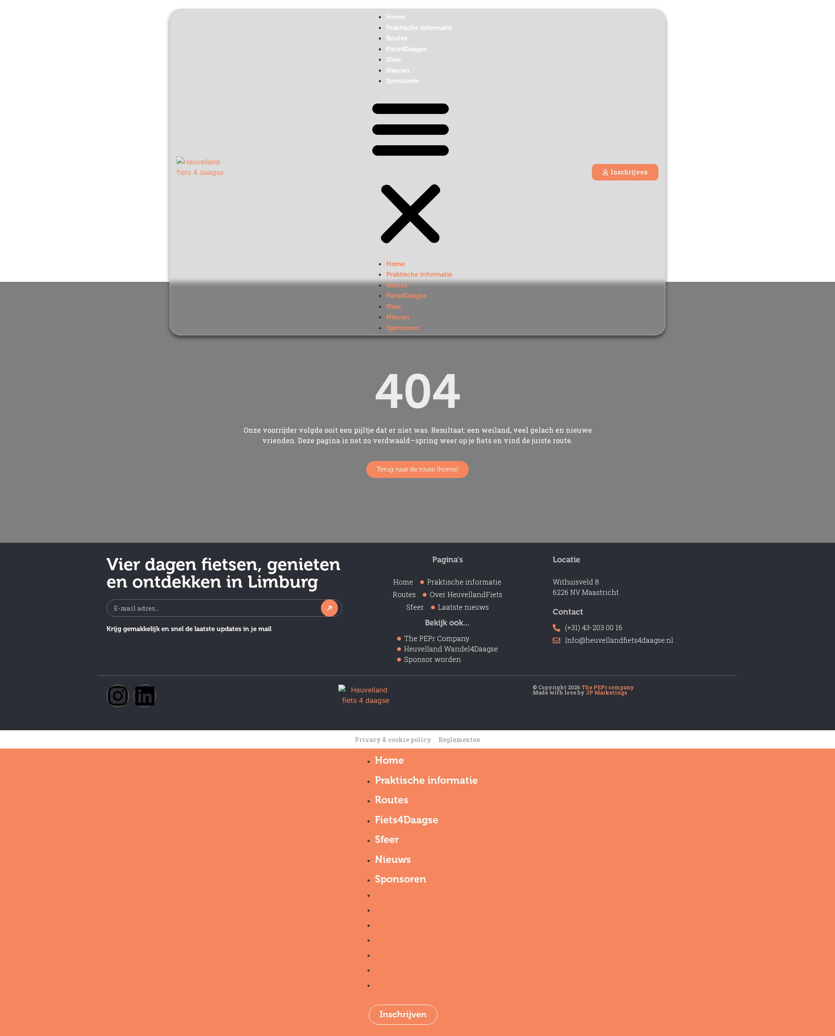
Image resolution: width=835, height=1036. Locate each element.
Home (395, 17)
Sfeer (393, 59)
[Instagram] (118, 696)
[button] (410, 172)
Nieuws (398, 70)
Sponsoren (402, 81)
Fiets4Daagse (406, 49)
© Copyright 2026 (583, 687)
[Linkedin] (145, 696)
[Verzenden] (329, 608)
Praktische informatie (419, 28)
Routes (396, 38)
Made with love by (580, 692)
